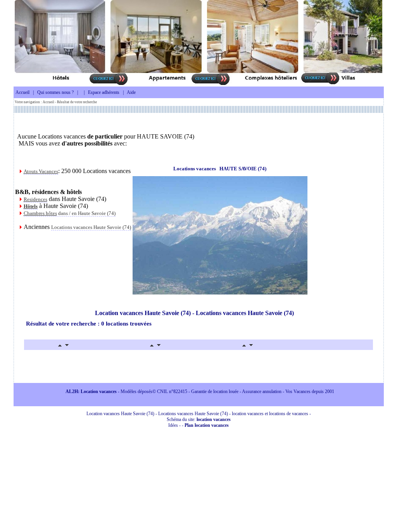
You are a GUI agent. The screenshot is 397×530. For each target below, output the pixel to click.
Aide (131, 92)
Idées (173, 425)
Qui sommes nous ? (55, 92)
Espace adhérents (103, 92)
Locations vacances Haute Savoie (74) (91, 227)
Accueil (22, 92)
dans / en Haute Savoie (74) (70, 213)
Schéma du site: (199, 419)
